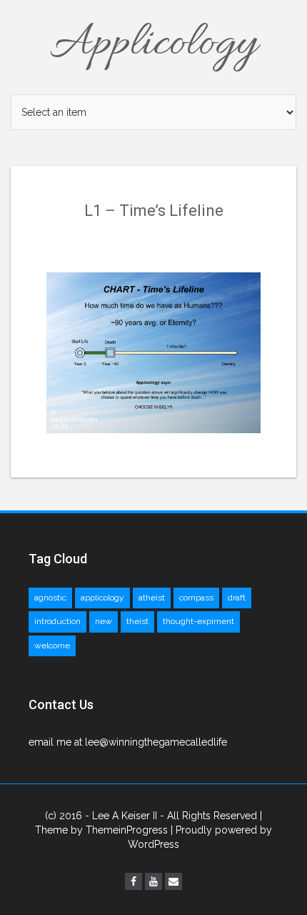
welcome (52, 645)
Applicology (153, 44)
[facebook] (133, 881)
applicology (102, 598)
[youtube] (153, 881)
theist (137, 621)
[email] (173, 881)
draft (237, 598)
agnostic (50, 598)
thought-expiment (198, 621)
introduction (57, 621)
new (103, 621)
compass (196, 598)
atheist (152, 598)
